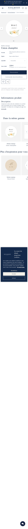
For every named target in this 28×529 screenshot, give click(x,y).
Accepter (14, 274)
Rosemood (3, 12)
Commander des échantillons (14, 77)
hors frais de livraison (22, 67)
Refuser (14, 278)
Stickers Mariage (11, 12)
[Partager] (8, 82)
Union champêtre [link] (20, 12)
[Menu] (2, 8)
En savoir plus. (21, 267)
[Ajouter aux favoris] (3, 82)
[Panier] (26, 8)
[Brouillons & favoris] (22, 8)
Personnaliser (14, 72)
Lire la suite (3, 109)
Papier (3, 56)
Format (3, 52)
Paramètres (14, 270)
